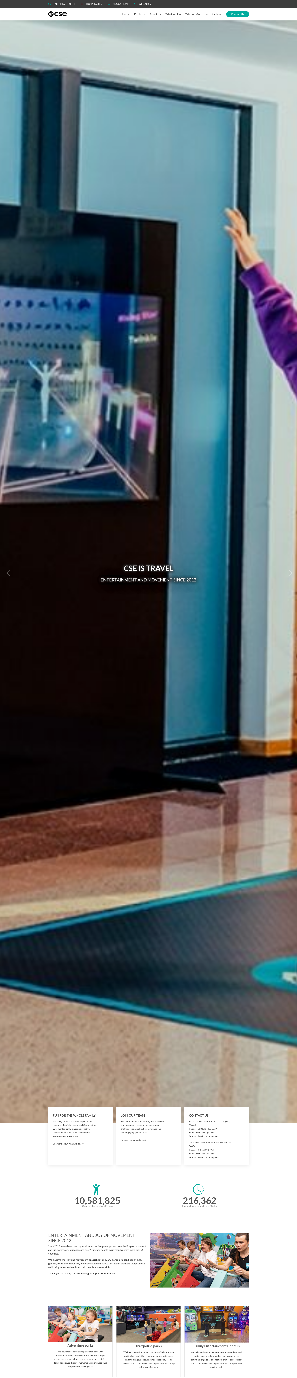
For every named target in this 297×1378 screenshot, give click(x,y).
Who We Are (193, 14)
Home (125, 14)
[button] (7, 571)
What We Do (173, 14)
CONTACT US (199, 1115)
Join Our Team (213, 14)
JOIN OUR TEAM (133, 1115)
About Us (155, 14)
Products (139, 14)
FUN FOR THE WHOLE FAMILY (74, 1115)
